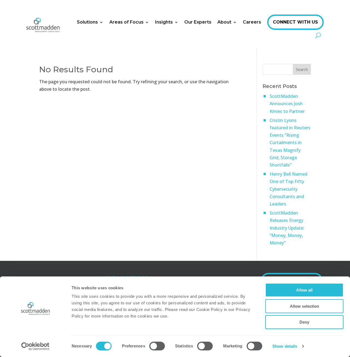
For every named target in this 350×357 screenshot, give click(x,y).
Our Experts (197, 22)
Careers (252, 22)
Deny (304, 322)
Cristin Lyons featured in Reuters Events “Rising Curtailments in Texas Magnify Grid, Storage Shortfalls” (290, 142)
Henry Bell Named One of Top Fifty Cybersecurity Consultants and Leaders (288, 189)
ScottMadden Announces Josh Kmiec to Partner (287, 103)
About (224, 22)
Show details (284, 346)
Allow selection (304, 306)
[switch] (157, 346)
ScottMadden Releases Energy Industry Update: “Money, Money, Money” (287, 228)
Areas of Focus (126, 22)
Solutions (87, 22)
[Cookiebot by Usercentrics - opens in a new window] (35, 346)
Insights (164, 22)
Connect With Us (295, 22)
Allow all (304, 290)
